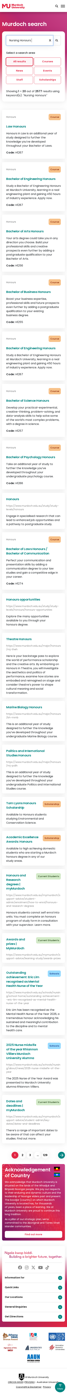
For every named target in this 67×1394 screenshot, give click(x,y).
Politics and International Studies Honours (25, 753)
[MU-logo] (13, 6)
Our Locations (14, 1297)
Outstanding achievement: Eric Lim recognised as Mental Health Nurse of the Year (24, 979)
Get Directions (14, 1316)
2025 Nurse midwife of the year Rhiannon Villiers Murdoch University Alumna (22, 1051)
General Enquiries (16, 1306)
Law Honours (16, 126)
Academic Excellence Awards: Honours (22, 839)
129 (45, 1155)
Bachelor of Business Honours (28, 292)
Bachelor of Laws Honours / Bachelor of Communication (27, 551)
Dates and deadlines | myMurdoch (15, 1105)
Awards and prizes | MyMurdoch (15, 943)
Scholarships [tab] (47, 80)
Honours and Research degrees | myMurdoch (16, 882)
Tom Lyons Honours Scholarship (21, 805)
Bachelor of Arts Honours (24, 231)
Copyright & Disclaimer (29, 1387)
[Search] (56, 40)
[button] (56, 6)
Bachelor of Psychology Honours (30, 457)
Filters (60, 1388)
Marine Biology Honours (24, 707)
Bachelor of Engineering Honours (30, 179)
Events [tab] (47, 70)
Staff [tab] (19, 80)
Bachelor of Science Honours (27, 400)
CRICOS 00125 (15, 1382)
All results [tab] (19, 61)
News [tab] (19, 70)
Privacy (47, 1387)
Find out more (33, 1234)
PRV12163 (30, 1382)
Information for (14, 1277)
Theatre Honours (19, 639)
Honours (12, 499)
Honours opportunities (23, 599)
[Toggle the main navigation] (63, 6)
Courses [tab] (47, 61)
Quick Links (12, 1287)
